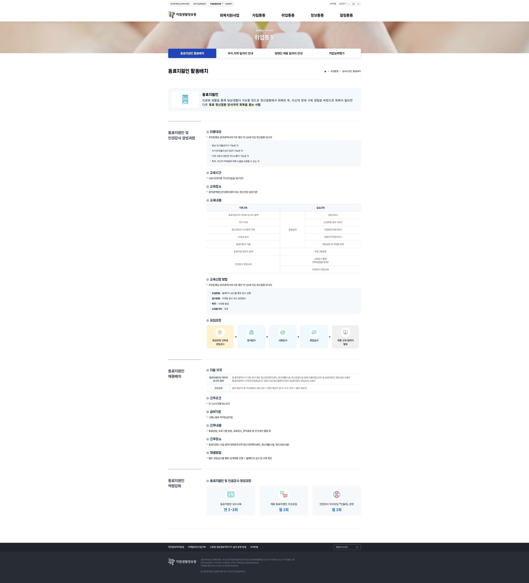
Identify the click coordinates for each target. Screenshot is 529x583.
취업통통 (287, 15)
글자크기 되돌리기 (353, 4)
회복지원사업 (229, 15)
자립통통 (258, 15)
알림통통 (346, 15)
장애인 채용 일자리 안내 (289, 53)
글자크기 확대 (358, 4)
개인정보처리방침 (176, 547)
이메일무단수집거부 (197, 547)
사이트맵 (333, 4)
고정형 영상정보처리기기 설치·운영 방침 (228, 547)
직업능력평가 (336, 53)
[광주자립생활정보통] (182, 14)
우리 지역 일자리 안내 (240, 53)
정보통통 (317, 15)
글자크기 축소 (348, 4)
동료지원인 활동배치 (192, 53)
